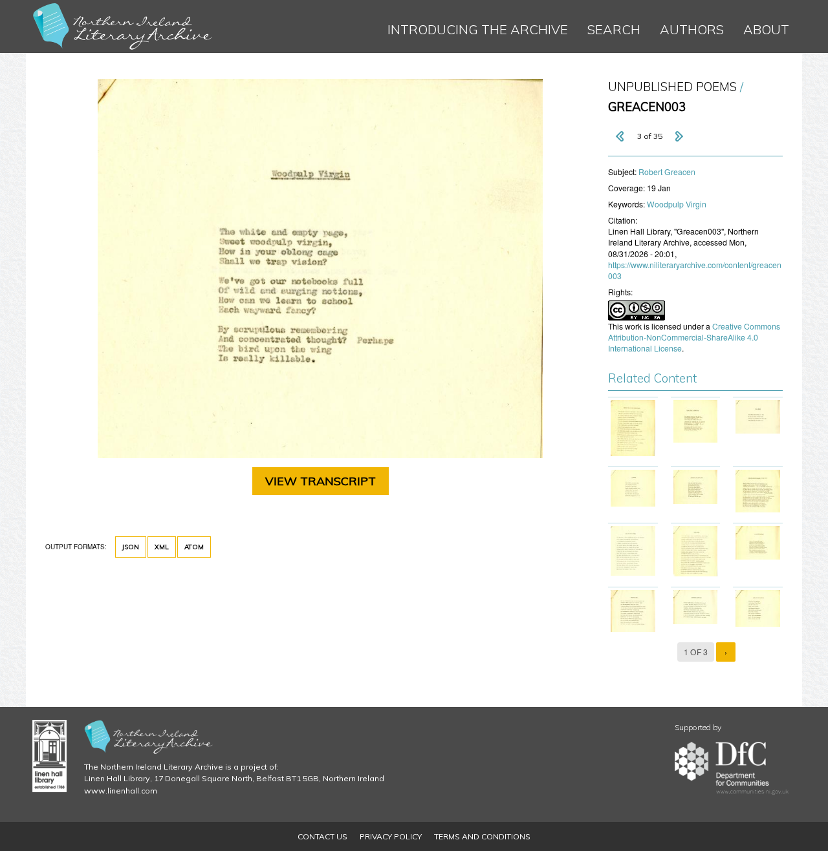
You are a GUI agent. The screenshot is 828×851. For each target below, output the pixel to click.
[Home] (122, 26)
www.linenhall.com (120, 790)
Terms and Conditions (482, 836)
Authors (692, 29)
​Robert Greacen (666, 171)
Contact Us (322, 836)
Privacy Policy (391, 836)
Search (613, 29)
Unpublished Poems (672, 86)
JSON (130, 547)
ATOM (194, 547)
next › (679, 136)
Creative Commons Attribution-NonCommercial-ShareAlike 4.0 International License (694, 336)
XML (162, 547)
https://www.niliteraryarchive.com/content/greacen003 (694, 270)
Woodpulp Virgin (676, 203)
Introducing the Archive (477, 29)
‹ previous (621, 136)
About (766, 29)
